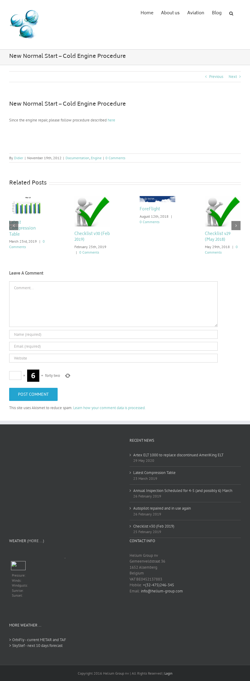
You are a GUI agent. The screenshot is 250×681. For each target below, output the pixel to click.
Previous (216, 76)
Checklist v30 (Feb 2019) (92, 237)
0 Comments (115, 158)
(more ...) (35, 540)
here (111, 120)
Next (233, 76)
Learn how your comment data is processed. (109, 407)
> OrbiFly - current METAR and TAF (37, 639)
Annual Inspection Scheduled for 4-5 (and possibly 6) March (182, 490)
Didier (18, 158)
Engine (96, 158)
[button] (231, 13)
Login (168, 673)
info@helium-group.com (162, 591)
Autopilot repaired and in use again (162, 508)
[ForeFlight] (157, 198)
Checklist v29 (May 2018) (217, 237)
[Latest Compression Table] (27, 205)
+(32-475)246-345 (158, 585)
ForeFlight (150, 209)
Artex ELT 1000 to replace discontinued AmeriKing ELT (178, 455)
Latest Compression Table (22, 228)
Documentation (77, 158)
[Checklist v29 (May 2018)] (223, 210)
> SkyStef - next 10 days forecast (35, 645)
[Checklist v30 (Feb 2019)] (92, 210)
